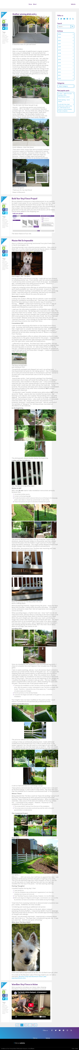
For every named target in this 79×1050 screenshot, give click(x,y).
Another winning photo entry (24, 14)
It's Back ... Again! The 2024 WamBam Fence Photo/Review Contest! (65, 95)
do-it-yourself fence (4, 35)
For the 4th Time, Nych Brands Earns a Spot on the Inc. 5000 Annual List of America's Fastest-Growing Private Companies (65, 108)
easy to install (5, 37)
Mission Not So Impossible (22, 240)
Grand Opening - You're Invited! (64, 100)
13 (32, 1025)
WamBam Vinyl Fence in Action (25, 984)
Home (30, 4)
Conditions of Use (5, 1048)
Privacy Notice (13, 1048)
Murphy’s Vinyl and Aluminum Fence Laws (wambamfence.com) (29, 977)
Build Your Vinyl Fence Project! (24, 198)
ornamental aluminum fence (5, 40)
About (34, 4)
